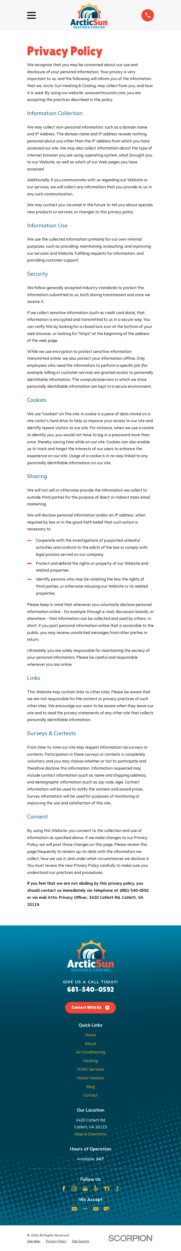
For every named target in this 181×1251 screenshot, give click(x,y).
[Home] (88, 15)
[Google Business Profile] (85, 1188)
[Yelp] (96, 1188)
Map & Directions (90, 1133)
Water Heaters (90, 1077)
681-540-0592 (90, 989)
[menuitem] (33, 1241)
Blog (90, 1086)
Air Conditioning (90, 1051)
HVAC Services (90, 1069)
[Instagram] (74, 1188)
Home (90, 1034)
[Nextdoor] (106, 1188)
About (90, 1043)
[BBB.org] (117, 1188)
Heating (90, 1060)
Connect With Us (86, 1007)
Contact (90, 1095)
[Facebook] (63, 1188)
